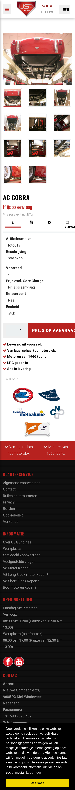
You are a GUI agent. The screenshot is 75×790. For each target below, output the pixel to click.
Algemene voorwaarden (22, 483)
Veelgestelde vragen (19, 561)
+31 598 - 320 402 (17, 716)
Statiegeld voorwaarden (21, 555)
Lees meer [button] (33, 772)
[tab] (13, 223)
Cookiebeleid (13, 515)
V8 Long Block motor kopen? (25, 574)
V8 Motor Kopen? (16, 568)
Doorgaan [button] (37, 782)
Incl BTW (46, 6)
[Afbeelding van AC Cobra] (12, 97)
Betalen (9, 508)
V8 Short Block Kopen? (21, 581)
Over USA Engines (17, 542)
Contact (9, 489)
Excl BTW (47, 12)
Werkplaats (12, 548)
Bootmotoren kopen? (19, 587)
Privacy (9, 502)
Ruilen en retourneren (20, 496)
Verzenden (11, 521)
